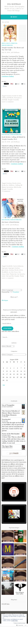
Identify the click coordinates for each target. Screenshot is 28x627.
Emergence (18, 97)
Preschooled (6, 419)
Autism (9, 96)
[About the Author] (20, 575)
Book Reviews (6, 134)
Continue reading (8, 76)
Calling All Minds (7, 97)
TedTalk (4, 100)
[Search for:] (14, 337)
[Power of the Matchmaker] (23, 437)
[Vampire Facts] (20, 549)
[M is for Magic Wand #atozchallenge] (8, 549)
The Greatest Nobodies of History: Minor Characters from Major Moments (11, 413)
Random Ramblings (7, 45)
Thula (22, 276)
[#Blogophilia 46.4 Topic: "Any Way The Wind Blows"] (8, 536)
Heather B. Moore (7, 435)
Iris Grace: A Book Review (10, 222)
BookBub (5, 272)
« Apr (3, 385)
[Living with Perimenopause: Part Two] (8, 589)
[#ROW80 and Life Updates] (20, 536)
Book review (16, 183)
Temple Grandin (13, 100)
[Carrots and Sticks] (20, 562)
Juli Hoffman (15, 52)
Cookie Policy (14, 620)
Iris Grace (14, 272)
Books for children (8, 185)
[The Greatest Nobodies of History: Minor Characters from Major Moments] (23, 414)
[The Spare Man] (23, 449)
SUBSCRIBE (7, 328)
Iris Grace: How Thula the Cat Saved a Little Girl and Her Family (13, 274)
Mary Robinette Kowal (7, 447)
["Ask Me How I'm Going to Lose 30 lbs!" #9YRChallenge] (8, 575)
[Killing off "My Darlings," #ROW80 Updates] (8, 562)
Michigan (5, 300)
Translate (16, 292)
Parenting (14, 43)
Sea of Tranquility (8, 405)
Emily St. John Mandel (8, 406)
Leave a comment (8, 102)
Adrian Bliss (5, 416)
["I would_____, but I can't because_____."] (20, 589)
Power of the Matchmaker (11, 434)
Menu (15, 17)
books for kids (17, 96)
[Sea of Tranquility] (23, 408)
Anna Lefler (5, 421)
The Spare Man (7, 446)
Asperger (5, 268)
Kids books (17, 187)
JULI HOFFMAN (14, 4)
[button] (10, 495)
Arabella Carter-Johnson (15, 266)
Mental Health (6, 43)
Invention (10, 187)
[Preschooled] (23, 422)
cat (10, 272)
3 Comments (6, 191)
